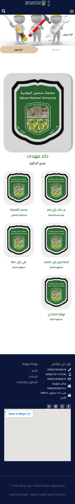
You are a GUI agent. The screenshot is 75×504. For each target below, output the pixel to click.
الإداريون (18, 50)
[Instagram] (62, 406)
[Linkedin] (55, 406)
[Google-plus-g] (49, 406)
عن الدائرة (56, 50)
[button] (71, 11)
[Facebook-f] (68, 406)
